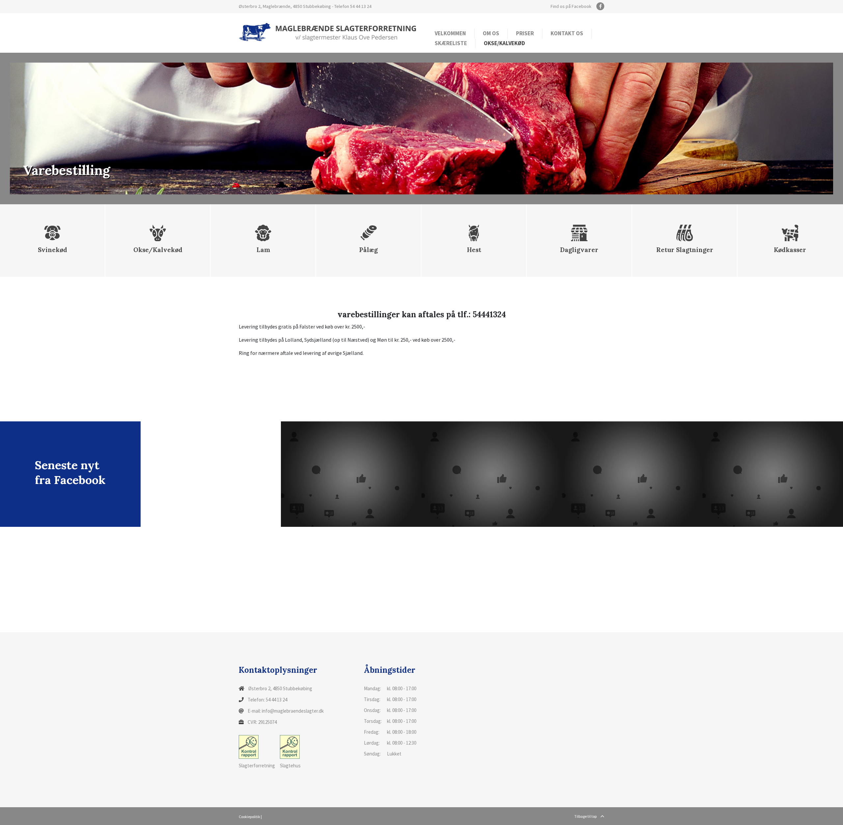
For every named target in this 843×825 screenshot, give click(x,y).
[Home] (328, 31)
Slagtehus (290, 765)
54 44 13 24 (360, 6)
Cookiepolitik (249, 816)
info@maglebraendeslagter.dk (293, 711)
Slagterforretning (257, 765)
